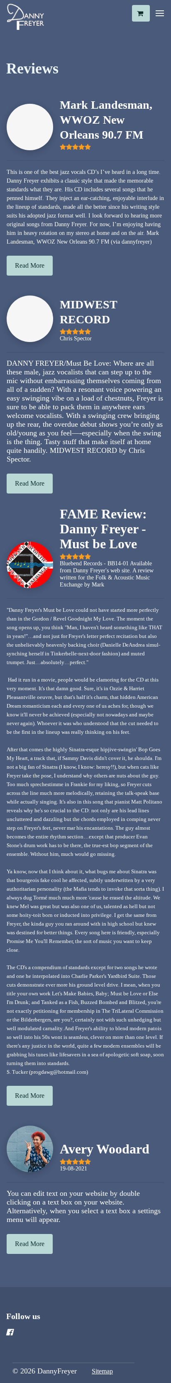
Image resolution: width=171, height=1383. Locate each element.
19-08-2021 (73, 1168)
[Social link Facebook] (75, 1332)
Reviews (32, 68)
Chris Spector (76, 338)
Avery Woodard (104, 1149)
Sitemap (102, 1371)
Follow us (23, 1316)
